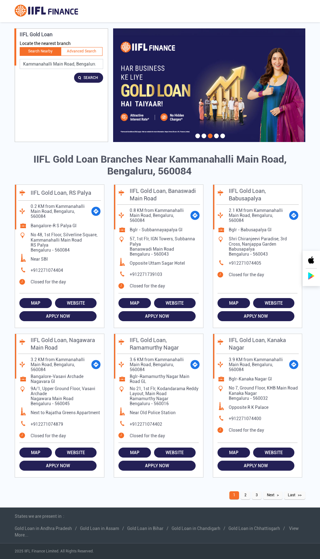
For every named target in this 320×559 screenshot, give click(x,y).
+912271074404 (47, 270)
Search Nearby (40, 51)
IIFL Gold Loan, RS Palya (61, 192)
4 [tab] (215, 139)
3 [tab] (209, 139)
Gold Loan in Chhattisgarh (254, 528)
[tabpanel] (209, 85)
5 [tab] (221, 139)
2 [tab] (203, 139)
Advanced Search (81, 51)
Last (291, 495)
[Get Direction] (96, 211)
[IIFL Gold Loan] (46, 11)
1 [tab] (196, 139)
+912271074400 (245, 418)
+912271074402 (146, 424)
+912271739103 (146, 274)
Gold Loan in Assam (99, 528)
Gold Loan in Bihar (145, 528)
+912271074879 (47, 424)
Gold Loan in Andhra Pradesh (43, 528)
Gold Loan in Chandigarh (196, 528)
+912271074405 (245, 263)
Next (270, 495)
